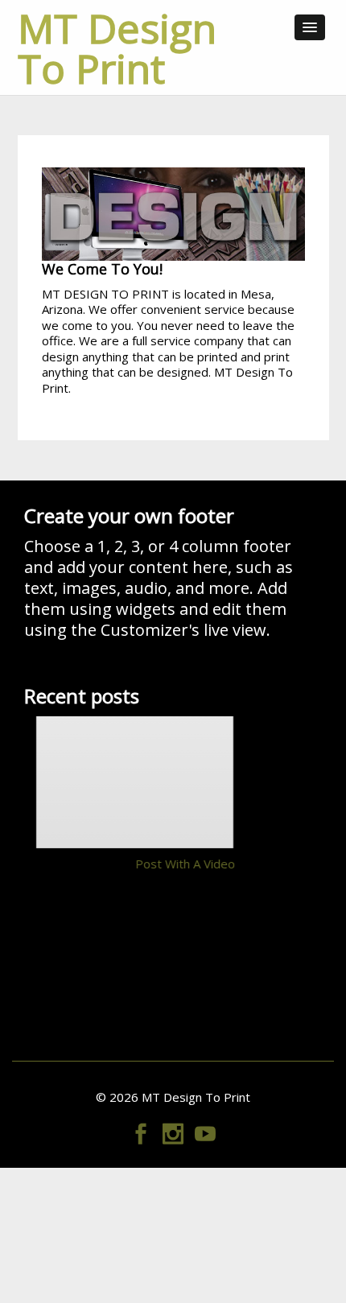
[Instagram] (173, 1130)
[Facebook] (140, 1130)
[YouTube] (205, 1130)
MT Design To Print (117, 48)
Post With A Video (185, 864)
